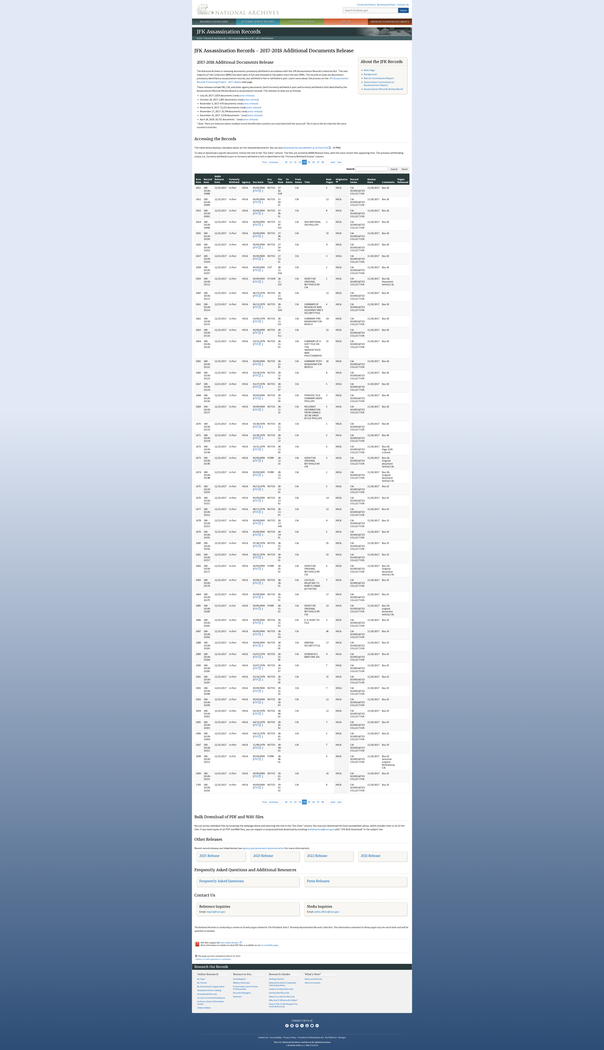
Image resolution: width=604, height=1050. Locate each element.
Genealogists (239, 979)
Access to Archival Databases (211, 997)
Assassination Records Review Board (383, 89)
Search (403, 10)
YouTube (307, 1026)
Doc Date (258, 182)
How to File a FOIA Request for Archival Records (283, 1005)
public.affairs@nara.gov (326, 911)
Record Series (354, 181)
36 (313, 162)
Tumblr (302, 1026)
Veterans (237, 996)
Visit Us (345, 21)
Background (370, 74)
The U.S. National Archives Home (238, 9)
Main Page (369, 70)
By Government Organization (210, 986)
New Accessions (312, 982)
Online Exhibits (204, 1007)
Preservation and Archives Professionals (245, 987)
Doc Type (270, 181)
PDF (256, 190)
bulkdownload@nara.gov (321, 829)
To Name (289, 181)
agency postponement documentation (263, 848)
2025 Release (209, 856)
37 (318, 162)
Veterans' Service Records (258, 21)
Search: (350, 168)
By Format (202, 982)
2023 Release (263, 856)
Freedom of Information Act (311, 1037)
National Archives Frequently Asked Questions (282, 984)
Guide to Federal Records (281, 989)
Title (307, 182)
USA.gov (342, 1037)
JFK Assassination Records (241, 38)
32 (295, 162)
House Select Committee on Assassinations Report (379, 83)
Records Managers (242, 992)
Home (199, 38)
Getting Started (276, 979)
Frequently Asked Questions (221, 881)
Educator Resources (302, 21)
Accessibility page (269, 945)
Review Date (371, 181)
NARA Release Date (219, 179)
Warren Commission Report (379, 78)
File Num (280, 181)
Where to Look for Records (282, 996)
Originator (342, 179)
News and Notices (313, 979)
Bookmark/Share (386, 4)
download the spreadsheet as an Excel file (305, 147)
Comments (388, 182)
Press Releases (318, 881)
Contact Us (403, 4)
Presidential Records (207, 994)
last (339, 162)
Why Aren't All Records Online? (283, 1000)
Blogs (312, 1026)
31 (290, 162)
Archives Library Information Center (210, 1002)
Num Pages (329, 181)
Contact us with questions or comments (213, 959)
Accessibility (276, 1037)
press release (246, 95)
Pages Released (402, 181)
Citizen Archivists (366, 4)
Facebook (287, 1026)
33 (300, 162)
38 (322, 162)
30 (286, 162)
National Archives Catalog (209, 990)
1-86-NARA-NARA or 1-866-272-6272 (302, 1045)
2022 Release (317, 856)
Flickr (317, 1026)
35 (309, 162)
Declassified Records (279, 992)
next (332, 162)
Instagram (297, 1026)
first (264, 162)
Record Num (208, 181)
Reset (405, 169)
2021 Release (370, 856)
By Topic (201, 979)
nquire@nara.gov (216, 911)
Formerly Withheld (234, 181)
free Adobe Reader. (229, 942)
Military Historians (241, 982)
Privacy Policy (289, 1037)
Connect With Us (302, 1020)
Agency (246, 182)
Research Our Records (214, 21)
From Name (298, 181)
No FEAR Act (331, 1037)
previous (273, 162)
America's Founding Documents (390, 21)
